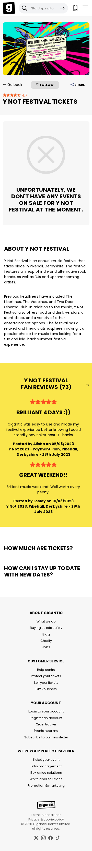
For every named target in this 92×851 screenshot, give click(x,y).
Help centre (46, 669)
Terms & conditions (46, 815)
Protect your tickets (46, 676)
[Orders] (75, 8)
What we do (46, 621)
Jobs (46, 647)
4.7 (24, 95)
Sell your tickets (46, 682)
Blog (46, 634)
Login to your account (46, 711)
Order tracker (46, 724)
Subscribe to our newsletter (46, 737)
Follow (46, 85)
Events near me (46, 730)
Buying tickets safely (46, 628)
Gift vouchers (46, 689)
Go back (14, 84)
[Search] (62, 8)
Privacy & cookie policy (46, 819)
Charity (46, 641)
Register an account (46, 718)
